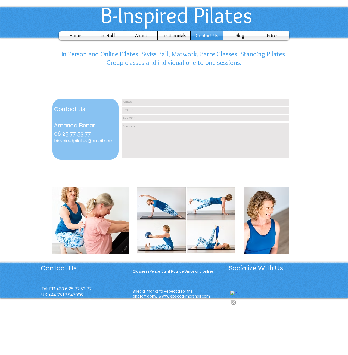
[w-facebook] (233, 294)
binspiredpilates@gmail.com (83, 141)
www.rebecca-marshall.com (184, 296)
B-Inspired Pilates (173, 15)
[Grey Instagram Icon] (233, 302)
